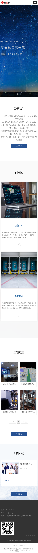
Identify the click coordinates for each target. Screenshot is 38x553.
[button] (35, 2)
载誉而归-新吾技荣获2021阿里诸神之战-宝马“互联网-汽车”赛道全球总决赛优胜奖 (28, 464)
